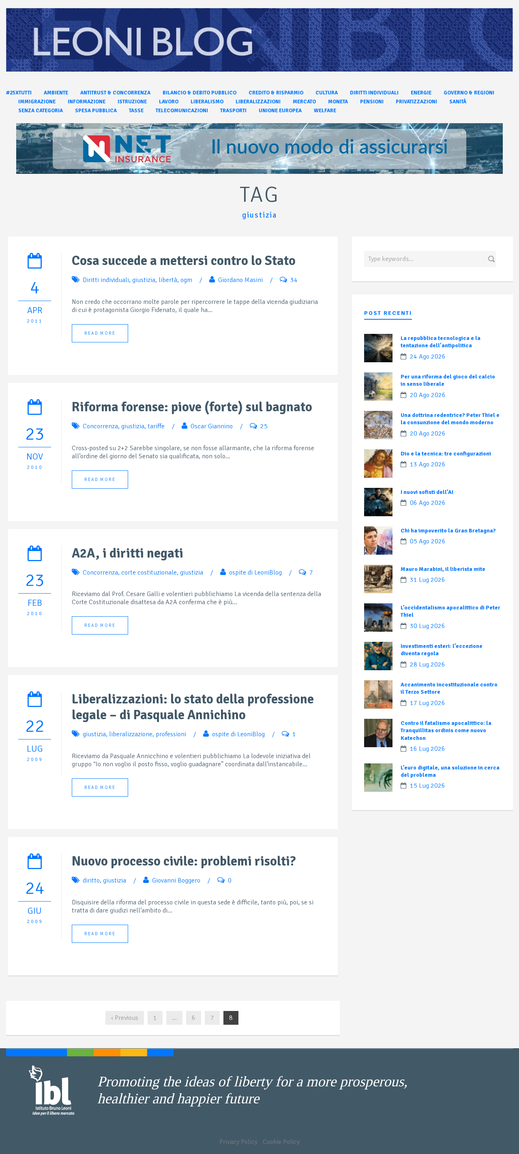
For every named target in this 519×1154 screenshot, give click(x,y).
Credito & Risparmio (276, 93)
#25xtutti (19, 93)
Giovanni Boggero (176, 880)
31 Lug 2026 (427, 580)
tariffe (156, 426)
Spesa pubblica (96, 110)
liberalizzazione (130, 734)
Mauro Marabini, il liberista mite (443, 569)
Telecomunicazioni (182, 110)
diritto (91, 880)
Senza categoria (40, 110)
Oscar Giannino (212, 426)
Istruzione (132, 101)
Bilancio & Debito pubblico (199, 93)
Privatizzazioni (416, 101)
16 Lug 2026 (427, 749)
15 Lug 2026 (427, 786)
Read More (100, 333)
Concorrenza (100, 426)
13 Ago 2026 (428, 464)
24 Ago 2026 (428, 357)
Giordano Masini (240, 280)
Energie (421, 93)
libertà (168, 280)
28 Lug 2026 (427, 664)
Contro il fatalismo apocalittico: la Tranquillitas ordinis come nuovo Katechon (446, 730)
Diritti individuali (374, 93)
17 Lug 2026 (427, 703)
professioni (171, 734)
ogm (186, 280)
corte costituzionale (149, 572)
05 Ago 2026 (428, 541)
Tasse (136, 110)
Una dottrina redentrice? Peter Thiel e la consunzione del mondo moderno (450, 419)
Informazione (86, 101)
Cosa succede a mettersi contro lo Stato (184, 261)
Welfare (325, 110)
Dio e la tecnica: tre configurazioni (446, 453)
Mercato (304, 101)
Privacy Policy (238, 1142)
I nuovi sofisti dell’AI (427, 492)
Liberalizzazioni (258, 101)
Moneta (338, 101)
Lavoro (168, 101)
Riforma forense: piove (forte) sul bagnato (192, 407)
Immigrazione (37, 101)
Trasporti (233, 110)
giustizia (143, 280)
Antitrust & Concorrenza (115, 93)
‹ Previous (124, 1018)
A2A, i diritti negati (127, 553)
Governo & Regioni (469, 93)
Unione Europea (280, 110)
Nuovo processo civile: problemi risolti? (184, 861)
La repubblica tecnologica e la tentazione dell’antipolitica (440, 342)
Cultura (326, 93)
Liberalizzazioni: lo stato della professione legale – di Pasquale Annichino (193, 707)
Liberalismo (207, 101)
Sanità (457, 101)
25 (264, 426)
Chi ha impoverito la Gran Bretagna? (448, 530)
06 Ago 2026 (428, 503)
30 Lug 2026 (427, 626)
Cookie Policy (281, 1142)
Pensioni (372, 101)
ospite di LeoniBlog (255, 572)
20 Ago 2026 (428, 395)
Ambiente (56, 93)
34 (294, 280)
